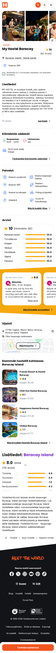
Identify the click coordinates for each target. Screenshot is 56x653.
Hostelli (6, 45)
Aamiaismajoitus (40, 593)
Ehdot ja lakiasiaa (32, 627)
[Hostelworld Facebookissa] (12, 574)
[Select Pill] (38, 5)
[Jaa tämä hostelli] (52, 40)
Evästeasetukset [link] (28, 640)
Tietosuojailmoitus (14, 627)
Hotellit (28, 593)
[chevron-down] (25, 465)
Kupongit (46, 627)
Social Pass (28, 600)
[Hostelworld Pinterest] (38, 574)
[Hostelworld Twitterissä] (18, 574)
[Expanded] (6, 538)
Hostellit (19, 593)
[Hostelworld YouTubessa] (31, 574)
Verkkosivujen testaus (28, 633)
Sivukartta (45, 633)
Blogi (11, 593)
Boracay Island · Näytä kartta (20, 58)
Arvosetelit (11, 633)
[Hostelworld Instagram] (25, 574)
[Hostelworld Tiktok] (44, 574)
